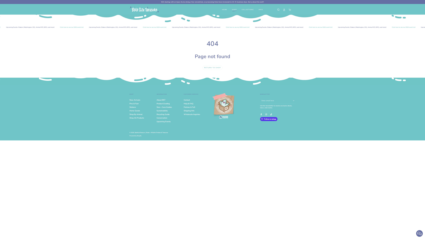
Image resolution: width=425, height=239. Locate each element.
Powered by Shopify (135, 136)
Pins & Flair (134, 103)
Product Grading (163, 103)
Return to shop (212, 68)
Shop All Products (136, 118)
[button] (278, 9)
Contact (187, 100)
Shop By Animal (135, 114)
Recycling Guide (163, 114)
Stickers (132, 107)
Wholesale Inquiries (192, 114)
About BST (161, 100)
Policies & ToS (189, 107)
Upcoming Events (164, 121)
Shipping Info (189, 111)
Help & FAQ (188, 103)
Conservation (162, 118)
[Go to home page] (144, 9)
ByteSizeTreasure (140, 132)
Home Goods (134, 111)
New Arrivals (134, 100)
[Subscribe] (294, 100)
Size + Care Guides (164, 107)
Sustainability (162, 111)
